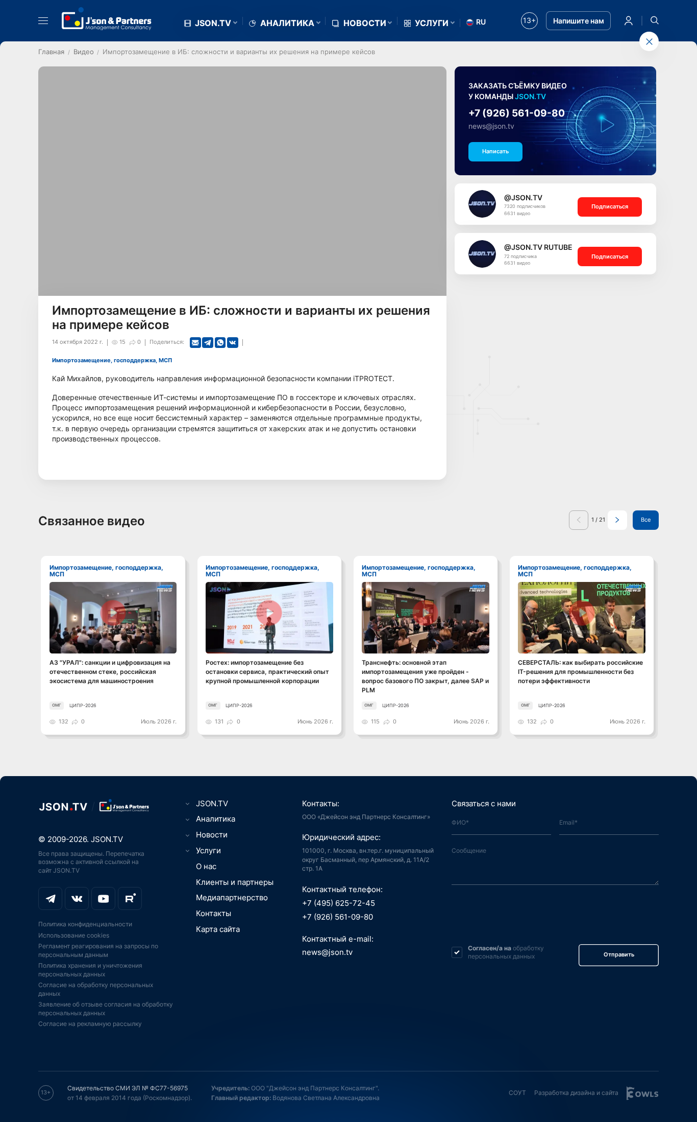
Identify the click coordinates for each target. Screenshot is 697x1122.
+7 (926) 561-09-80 (516, 113)
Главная (51, 52)
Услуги (432, 23)
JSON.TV (213, 23)
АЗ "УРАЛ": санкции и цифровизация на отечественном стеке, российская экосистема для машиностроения (109, 672)
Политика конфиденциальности (85, 924)
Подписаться (609, 206)
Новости (364, 23)
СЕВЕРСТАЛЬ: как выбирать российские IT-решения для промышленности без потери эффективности (580, 672)
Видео (83, 52)
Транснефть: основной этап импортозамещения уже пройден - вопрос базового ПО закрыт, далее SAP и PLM (425, 676)
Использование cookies (73, 935)
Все (646, 520)
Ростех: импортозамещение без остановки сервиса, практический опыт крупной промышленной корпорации (267, 672)
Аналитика (287, 23)
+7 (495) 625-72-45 (338, 903)
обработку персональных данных (506, 952)
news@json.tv (491, 126)
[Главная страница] (107, 18)
